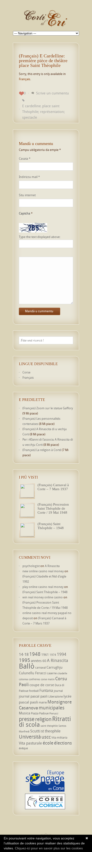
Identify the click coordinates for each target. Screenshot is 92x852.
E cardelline (31, 105)
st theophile (51, 731)
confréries (34, 679)
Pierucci (53, 713)
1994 (61, 654)
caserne (52, 673)
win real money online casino (42, 597)
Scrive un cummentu (52, 93)
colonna (23, 679)
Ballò (26, 666)
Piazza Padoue (40, 713)
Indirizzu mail (29, 177)
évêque (23, 748)
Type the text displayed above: (39, 236)
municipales (51, 707)
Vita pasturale (30, 743)
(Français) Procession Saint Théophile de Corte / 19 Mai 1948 (53, 508)
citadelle (62, 673)
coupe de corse (41, 684)
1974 (53, 655)
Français (24, 79)
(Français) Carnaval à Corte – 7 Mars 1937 (53, 487)
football (34, 691)
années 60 (38, 660)
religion (43, 719)
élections (63, 743)
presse (26, 719)
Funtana (46, 690)
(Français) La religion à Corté (41, 450)
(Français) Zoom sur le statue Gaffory (47, 408)
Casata (24, 158)
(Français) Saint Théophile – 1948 (51, 526)
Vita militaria (59, 738)
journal (58, 691)
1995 (24, 660)
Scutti (35, 731)
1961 (45, 654)
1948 (35, 654)
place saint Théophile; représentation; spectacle (43, 111)
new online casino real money (43, 571)
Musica (24, 713)
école (48, 743)
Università (30, 736)
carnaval (40, 668)
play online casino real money (42, 587)
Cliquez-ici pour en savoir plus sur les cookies (49, 848)
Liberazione (55, 696)
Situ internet (27, 195)
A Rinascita (52, 566)
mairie (43, 702)
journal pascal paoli (33, 696)
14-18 (24, 654)
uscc (46, 737)
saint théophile (49, 725)
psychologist (31, 566)
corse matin (47, 679)
